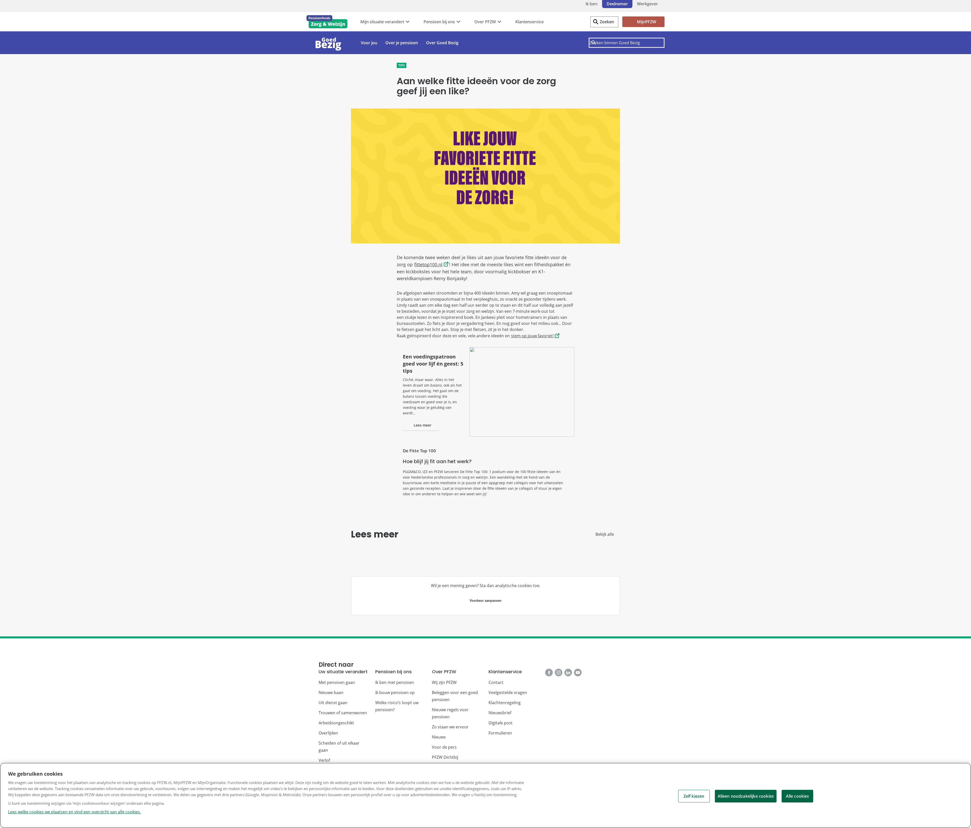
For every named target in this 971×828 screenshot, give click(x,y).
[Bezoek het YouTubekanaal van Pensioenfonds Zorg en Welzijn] (578, 672)
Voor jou (369, 43)
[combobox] (627, 43)
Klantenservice (529, 22)
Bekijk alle (604, 534)
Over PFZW (485, 22)
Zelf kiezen (693, 796)
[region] (485, 795)
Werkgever (647, 4)
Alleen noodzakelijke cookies (746, 796)
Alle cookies (797, 796)
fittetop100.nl (428, 264)
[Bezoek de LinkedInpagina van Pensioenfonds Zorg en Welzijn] (568, 672)
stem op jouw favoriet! (532, 336)
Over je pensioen (401, 43)
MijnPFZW (646, 22)
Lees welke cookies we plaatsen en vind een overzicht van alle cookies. (74, 812)
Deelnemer (617, 4)
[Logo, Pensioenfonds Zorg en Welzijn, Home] (326, 21)
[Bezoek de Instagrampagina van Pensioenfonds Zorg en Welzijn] (558, 672)
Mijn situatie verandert (382, 22)
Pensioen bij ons (439, 22)
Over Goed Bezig (442, 43)
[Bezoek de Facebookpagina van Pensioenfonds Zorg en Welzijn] (549, 672)
